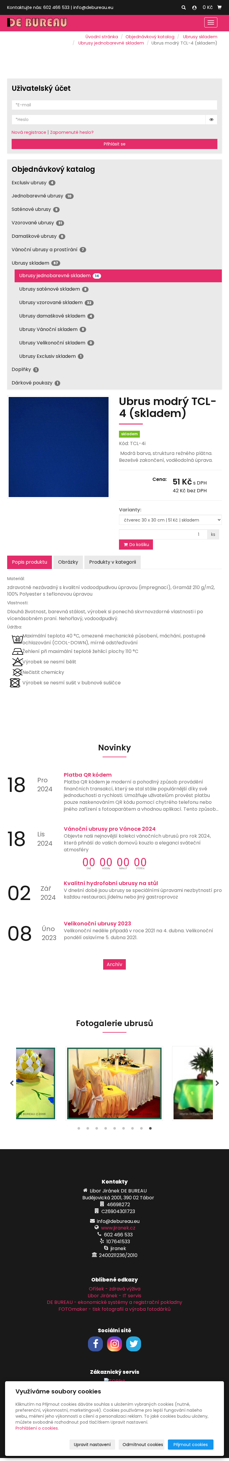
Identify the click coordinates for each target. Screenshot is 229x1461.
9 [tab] (150, 1130)
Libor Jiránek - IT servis (114, 1295)
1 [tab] (79, 1130)
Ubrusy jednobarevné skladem (111, 43)
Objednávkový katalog (150, 37)
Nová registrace (29, 132)
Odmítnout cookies (143, 1445)
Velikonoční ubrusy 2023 (97, 923)
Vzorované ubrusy (37, 222)
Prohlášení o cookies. (37, 1428)
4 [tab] (106, 1130)
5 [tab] (114, 1130)
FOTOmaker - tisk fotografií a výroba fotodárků (114, 1309)
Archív (114, 964)
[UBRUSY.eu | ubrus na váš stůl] (37, 22)
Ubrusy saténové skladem (52, 289)
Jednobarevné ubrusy (42, 195)
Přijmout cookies (191, 1445)
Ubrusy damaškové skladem (55, 315)
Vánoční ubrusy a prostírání (48, 249)
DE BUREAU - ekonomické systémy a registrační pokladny (114, 1302)
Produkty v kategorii (112, 562)
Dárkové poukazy (35, 382)
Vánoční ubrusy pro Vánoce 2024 (110, 829)
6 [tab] (123, 1130)
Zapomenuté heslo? (72, 132)
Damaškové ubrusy (37, 236)
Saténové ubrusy (35, 209)
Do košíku (138, 545)
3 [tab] (97, 1130)
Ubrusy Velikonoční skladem (55, 342)
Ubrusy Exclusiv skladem (50, 356)
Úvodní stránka (102, 37)
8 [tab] (141, 1130)
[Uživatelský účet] (194, 7)
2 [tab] (88, 1130)
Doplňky (24, 369)
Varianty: (130, 510)
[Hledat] (183, 7)
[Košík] (219, 7)
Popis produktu (29, 562)
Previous (12, 1083)
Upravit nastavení (92, 1445)
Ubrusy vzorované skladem (55, 302)
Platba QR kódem (88, 774)
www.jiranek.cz (118, 1227)
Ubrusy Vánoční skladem (51, 329)
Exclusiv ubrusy (32, 182)
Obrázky (68, 562)
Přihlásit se (115, 144)
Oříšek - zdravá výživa (114, 1288)
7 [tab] (132, 1130)
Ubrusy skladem (200, 37)
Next (217, 1083)
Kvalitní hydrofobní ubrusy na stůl (111, 883)
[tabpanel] (114, 1083)
